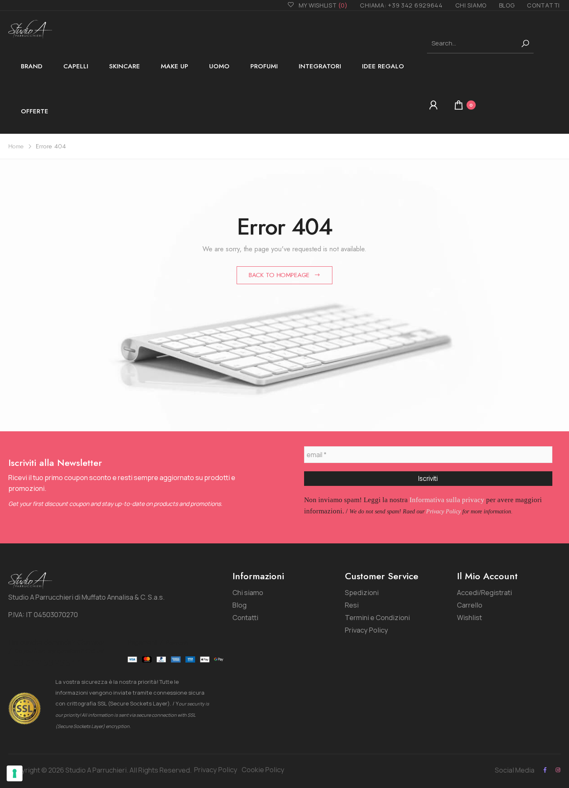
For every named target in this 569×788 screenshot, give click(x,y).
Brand (31, 66)
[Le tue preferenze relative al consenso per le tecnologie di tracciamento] (14, 773)
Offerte (34, 111)
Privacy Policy (443, 511)
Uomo (219, 66)
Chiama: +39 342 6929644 (401, 5)
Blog (507, 5)
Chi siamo (471, 5)
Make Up (174, 66)
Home (16, 146)
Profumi (264, 66)
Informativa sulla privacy (446, 500)
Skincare (124, 66)
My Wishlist (323, 5)
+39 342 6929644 (45, 662)
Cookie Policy (263, 769)
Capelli (75, 66)
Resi (352, 605)
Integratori (320, 66)
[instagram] (558, 770)
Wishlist (469, 617)
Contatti (543, 5)
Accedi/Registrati (484, 592)
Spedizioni (362, 592)
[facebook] (545, 770)
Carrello (469, 605)
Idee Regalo (383, 66)
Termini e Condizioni (377, 617)
